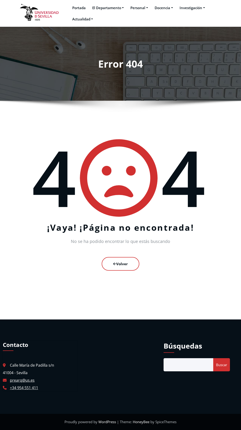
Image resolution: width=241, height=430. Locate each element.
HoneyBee (141, 421)
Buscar (221, 364)
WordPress (107, 421)
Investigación (191, 7)
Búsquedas (183, 346)
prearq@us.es (22, 380)
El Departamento (106, 7)
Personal (137, 7)
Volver (122, 263)
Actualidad (81, 19)
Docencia (162, 7)
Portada (79, 7)
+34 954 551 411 (24, 387)
